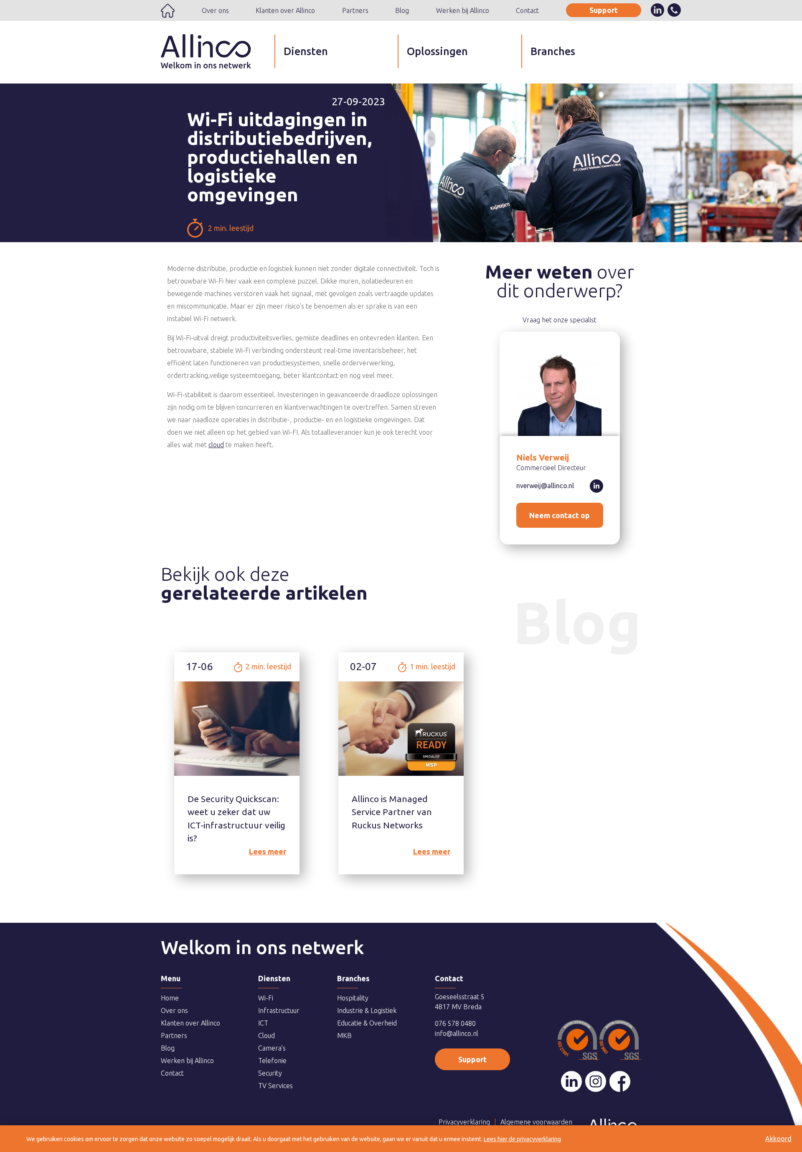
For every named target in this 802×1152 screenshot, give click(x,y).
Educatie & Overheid (367, 1023)
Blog (402, 10)
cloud (216, 444)
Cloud (266, 1035)
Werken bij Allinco (462, 10)
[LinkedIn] (571, 1081)
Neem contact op (559, 515)
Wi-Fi (265, 998)
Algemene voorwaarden (536, 1122)
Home (168, 11)
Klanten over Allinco (285, 10)
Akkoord (778, 1138)
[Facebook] (619, 1081)
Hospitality (352, 998)
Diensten (306, 51)
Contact (527, 10)
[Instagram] (595, 1081)
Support (603, 10)
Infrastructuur (278, 1010)
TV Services (275, 1085)
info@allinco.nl (456, 1033)
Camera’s (272, 1048)
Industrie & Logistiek (366, 1010)
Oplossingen (437, 51)
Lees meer (267, 851)
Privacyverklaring (464, 1122)
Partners (355, 10)
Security (270, 1073)
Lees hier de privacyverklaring (522, 1139)
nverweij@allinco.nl (545, 485)
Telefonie (272, 1060)
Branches (552, 51)
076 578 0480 (455, 1023)
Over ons (215, 10)
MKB (344, 1035)
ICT (263, 1023)
